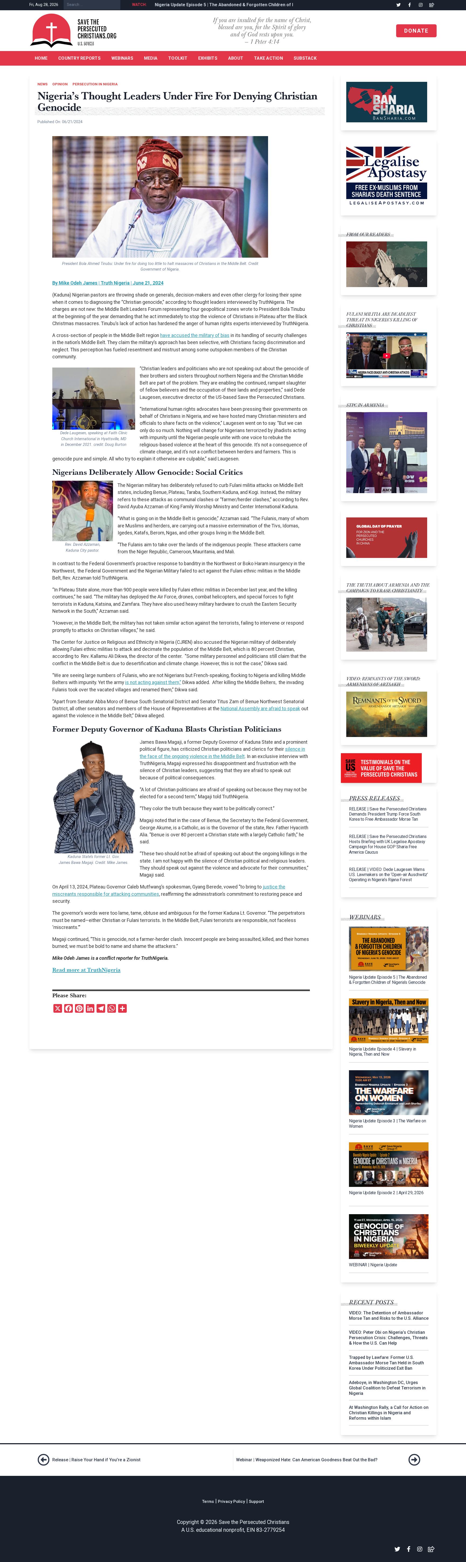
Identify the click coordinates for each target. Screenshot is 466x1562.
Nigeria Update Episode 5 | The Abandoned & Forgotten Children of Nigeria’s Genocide (238, 4)
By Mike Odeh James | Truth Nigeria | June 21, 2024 (107, 283)
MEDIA (150, 58)
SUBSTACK (305, 58)
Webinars (122, 58)
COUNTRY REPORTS (79, 58)
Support (256, 1501)
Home (41, 58)
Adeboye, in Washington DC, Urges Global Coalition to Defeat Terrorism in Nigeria (387, 1388)
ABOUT (235, 58)
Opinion (60, 84)
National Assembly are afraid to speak (260, 708)
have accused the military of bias (194, 335)
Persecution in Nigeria (95, 84)
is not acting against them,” (153, 682)
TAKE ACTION (268, 58)
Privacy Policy (231, 1501)
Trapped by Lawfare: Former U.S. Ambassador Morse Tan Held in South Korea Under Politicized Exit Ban (386, 1363)
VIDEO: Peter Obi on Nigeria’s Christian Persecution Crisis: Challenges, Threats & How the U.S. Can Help (388, 1338)
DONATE (416, 31)
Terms (208, 1501)
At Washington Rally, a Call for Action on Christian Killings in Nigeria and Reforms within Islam (389, 1413)
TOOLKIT (177, 58)
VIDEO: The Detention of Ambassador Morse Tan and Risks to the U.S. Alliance (389, 1315)
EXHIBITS (207, 58)
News (42, 84)
